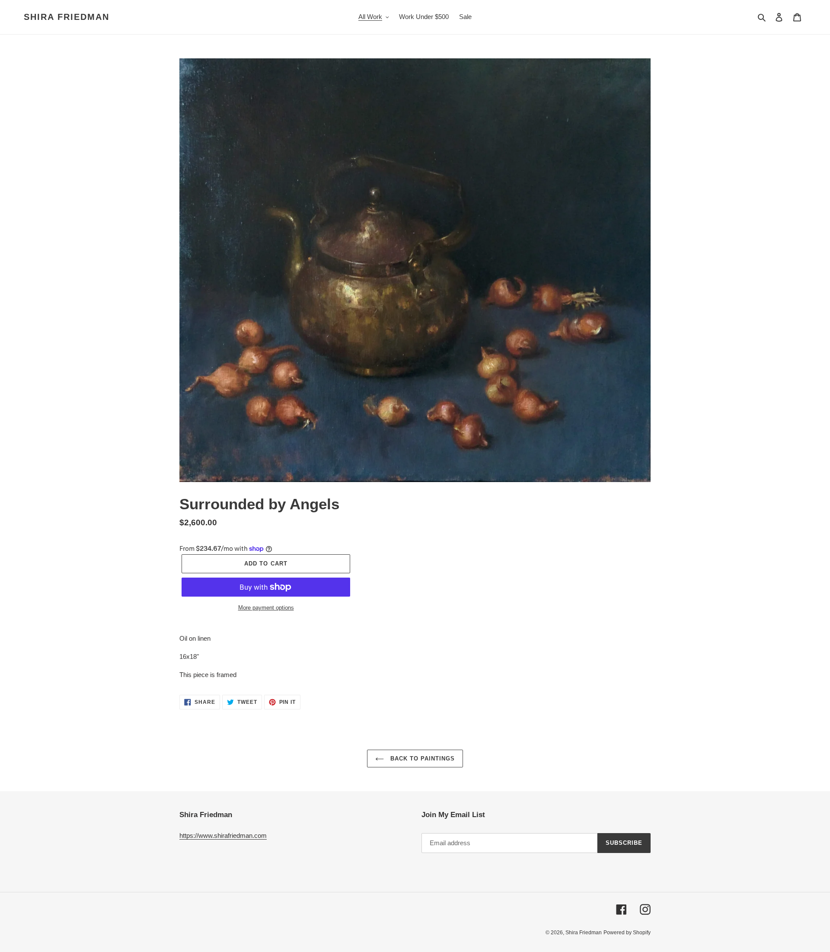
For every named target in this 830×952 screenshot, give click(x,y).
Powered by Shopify (627, 933)
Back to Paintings (421, 758)
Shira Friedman (66, 17)
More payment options (266, 607)
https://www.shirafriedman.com (223, 835)
